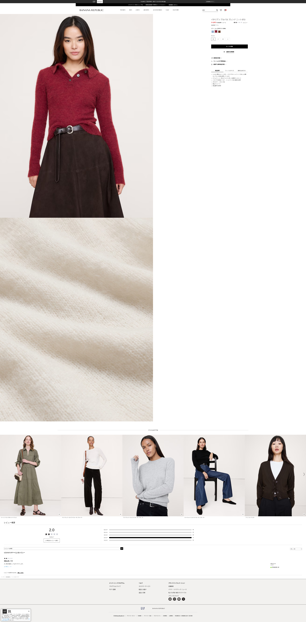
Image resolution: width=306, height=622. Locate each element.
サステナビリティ (157, 615)
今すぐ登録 (112, 589)
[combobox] (210, 10)
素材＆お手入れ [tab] (242, 70)
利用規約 (139, 615)
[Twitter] (183, 599)
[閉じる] (29, 611)
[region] (16, 615)
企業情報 (171, 615)
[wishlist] (221, 10)
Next (304, 474)
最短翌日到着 (217, 58)
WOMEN (8, 577)
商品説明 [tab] (217, 70)
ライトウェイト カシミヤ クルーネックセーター (72, 517)
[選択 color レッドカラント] (216, 31)
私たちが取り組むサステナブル (177, 592)
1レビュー (245, 22)
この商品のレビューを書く (51, 540)
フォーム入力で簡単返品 (219, 61)
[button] (210, 2)
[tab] (229, 58)
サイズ (213, 35)
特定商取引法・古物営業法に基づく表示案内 (184, 615)
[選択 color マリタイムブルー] (212, 31)
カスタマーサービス (144, 586)
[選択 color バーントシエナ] (219, 31)
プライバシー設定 (147, 615)
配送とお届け (142, 589)
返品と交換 (142, 592)
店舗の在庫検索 (230, 51)
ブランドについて (173, 596)
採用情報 (165, 615)
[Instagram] (174, 599)
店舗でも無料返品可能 (219, 64)
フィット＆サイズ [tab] (229, 70)
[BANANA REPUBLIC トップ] (92, 10)
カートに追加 (229, 46)
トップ (2, 577)
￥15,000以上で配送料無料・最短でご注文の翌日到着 (153, 1)
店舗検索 (171, 586)
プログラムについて (115, 586)
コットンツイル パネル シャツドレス (9, 517)
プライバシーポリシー (131, 615)
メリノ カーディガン (250, 517)
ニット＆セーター (15, 577)
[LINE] (170, 599)
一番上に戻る (20, 572)
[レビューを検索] (121, 548)
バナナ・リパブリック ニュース (177, 589)
